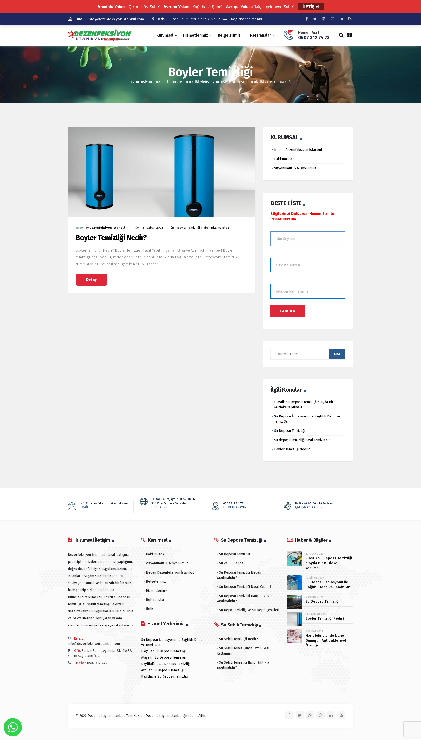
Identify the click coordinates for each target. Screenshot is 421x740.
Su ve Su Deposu (232, 563)
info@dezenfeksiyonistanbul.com (109, 19)
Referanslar (260, 35)
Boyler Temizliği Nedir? (111, 238)
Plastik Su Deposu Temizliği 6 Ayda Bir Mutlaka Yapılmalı (329, 563)
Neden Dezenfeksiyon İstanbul (298, 150)
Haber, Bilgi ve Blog (215, 227)
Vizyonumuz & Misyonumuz (295, 168)
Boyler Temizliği (188, 227)
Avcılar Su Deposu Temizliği (162, 670)
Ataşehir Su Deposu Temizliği (163, 657)
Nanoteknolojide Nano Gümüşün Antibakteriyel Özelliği (326, 640)
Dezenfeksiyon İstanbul (107, 227)
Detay (91, 279)
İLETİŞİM (311, 6)
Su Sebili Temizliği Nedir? (238, 639)
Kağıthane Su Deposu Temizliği (164, 676)
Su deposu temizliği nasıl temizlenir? (303, 440)
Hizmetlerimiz (195, 35)
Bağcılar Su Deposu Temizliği (163, 651)
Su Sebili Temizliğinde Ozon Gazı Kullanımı (243, 650)
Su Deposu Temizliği (289, 431)
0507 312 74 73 (314, 37)
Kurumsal (164, 35)
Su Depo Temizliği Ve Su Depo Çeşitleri (249, 610)
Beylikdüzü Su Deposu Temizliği (165, 664)
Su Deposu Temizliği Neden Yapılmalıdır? (239, 575)
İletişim (151, 609)
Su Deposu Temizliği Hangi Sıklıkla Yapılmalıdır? (244, 598)
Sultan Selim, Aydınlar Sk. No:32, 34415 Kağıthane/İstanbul (211, 19)
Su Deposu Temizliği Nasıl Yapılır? (245, 587)
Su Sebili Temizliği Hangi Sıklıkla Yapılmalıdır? (243, 665)
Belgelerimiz (229, 35)
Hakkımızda (283, 159)
